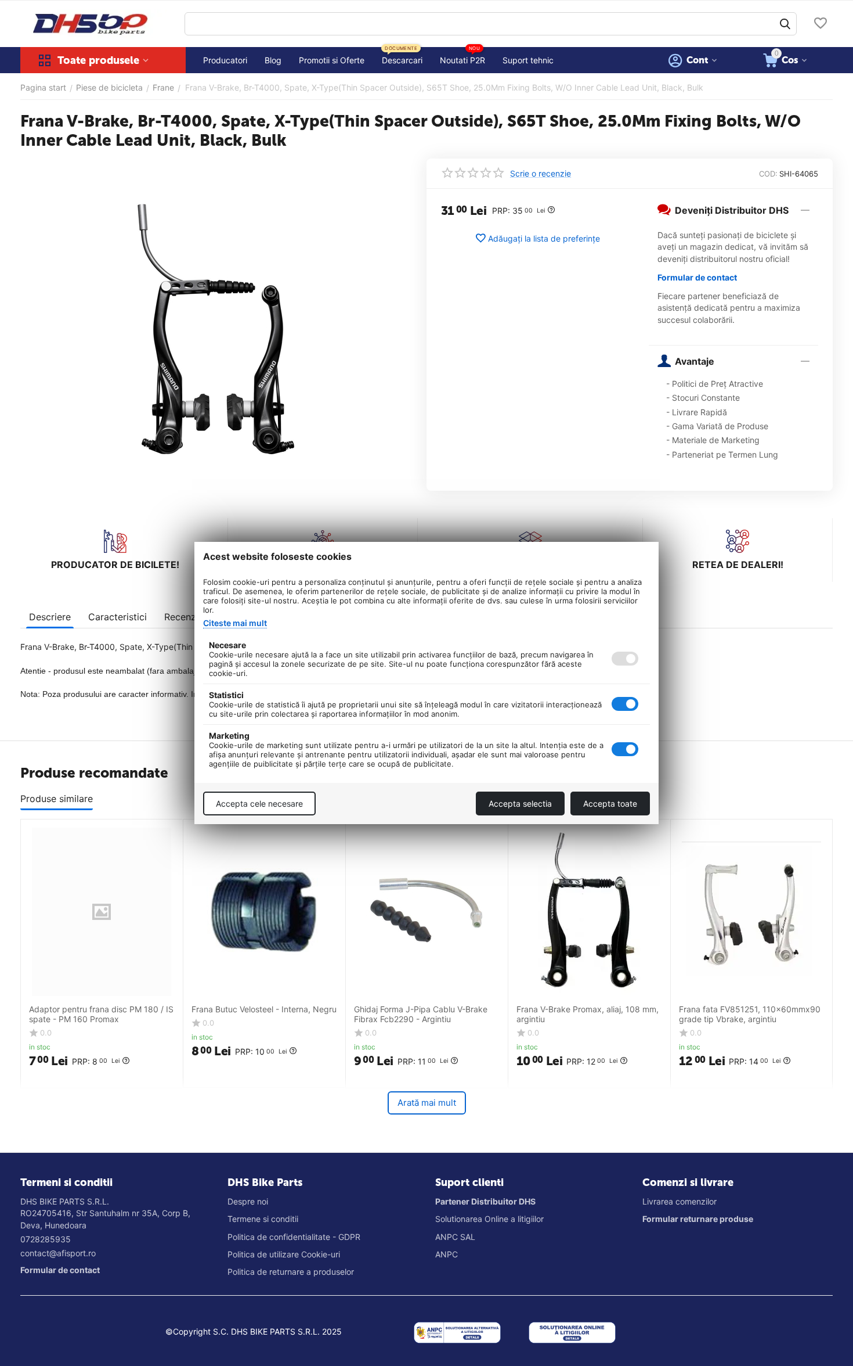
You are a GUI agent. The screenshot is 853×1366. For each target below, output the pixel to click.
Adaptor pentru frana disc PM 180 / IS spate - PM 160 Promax (101, 1014)
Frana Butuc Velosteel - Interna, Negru (264, 1009)
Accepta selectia (520, 803)
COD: (768, 173)
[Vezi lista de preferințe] (820, 24)
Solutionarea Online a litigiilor (489, 1219)
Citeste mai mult (235, 623)
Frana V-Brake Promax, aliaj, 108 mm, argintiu (587, 1014)
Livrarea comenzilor (679, 1201)
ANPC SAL (455, 1237)
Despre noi (247, 1201)
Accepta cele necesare (259, 803)
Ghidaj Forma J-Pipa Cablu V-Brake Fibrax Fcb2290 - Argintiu (420, 1014)
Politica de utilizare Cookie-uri (283, 1254)
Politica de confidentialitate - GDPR (293, 1237)
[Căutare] (785, 23)
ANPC (446, 1254)
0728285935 (45, 1239)
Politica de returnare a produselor (290, 1272)
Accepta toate (610, 803)
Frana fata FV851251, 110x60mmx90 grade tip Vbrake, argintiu (750, 1014)
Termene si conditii (262, 1219)
